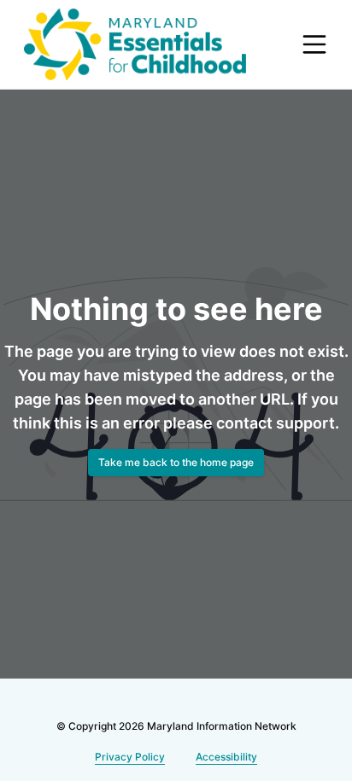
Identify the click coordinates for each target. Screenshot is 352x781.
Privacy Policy (130, 756)
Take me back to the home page (176, 474)
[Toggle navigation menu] (314, 44)
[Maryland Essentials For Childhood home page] (135, 44)
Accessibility (224, 756)
